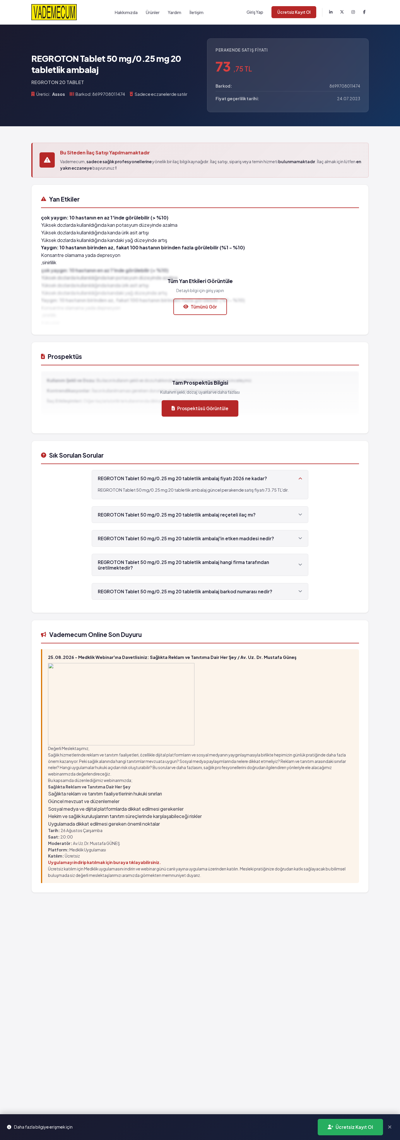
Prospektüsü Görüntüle (202, 408)
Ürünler (153, 12)
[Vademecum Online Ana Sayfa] (54, 12)
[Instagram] (353, 12)
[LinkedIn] (331, 12)
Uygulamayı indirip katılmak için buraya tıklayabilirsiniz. (104, 862)
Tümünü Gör (204, 306)
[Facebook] (364, 12)
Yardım (174, 12)
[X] (342, 12)
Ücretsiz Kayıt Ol (293, 12)
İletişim (196, 12)
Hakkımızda (126, 12)
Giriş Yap (255, 12)
